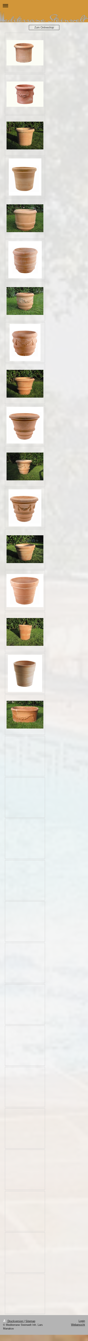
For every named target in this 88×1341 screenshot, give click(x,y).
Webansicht (78, 1324)
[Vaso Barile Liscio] (25, 218)
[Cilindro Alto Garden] (25, 135)
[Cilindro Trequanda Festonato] (25, 94)
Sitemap (30, 1321)
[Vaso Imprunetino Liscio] (25, 384)
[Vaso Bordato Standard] (25, 632)
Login (82, 1320)
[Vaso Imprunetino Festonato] (25, 466)
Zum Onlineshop (44, 27)
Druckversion (15, 1321)
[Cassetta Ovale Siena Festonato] (25, 715)
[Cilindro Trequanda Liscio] (25, 52)
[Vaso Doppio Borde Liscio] (25, 549)
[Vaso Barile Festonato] (25, 301)
